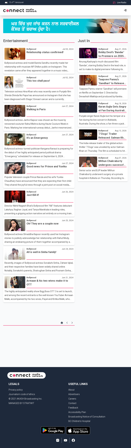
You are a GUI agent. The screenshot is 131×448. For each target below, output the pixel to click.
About (71, 389)
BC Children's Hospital (79, 421)
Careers (72, 398)
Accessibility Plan (77, 412)
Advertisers (74, 394)
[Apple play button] (78, 431)
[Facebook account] (73, 440)
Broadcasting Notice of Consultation (86, 416)
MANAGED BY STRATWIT (21, 403)
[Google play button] (53, 431)
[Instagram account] (57, 440)
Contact (72, 403)
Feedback (73, 407)
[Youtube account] (65, 440)
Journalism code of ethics (22, 394)
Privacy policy (16, 389)
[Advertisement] (38, 337)
